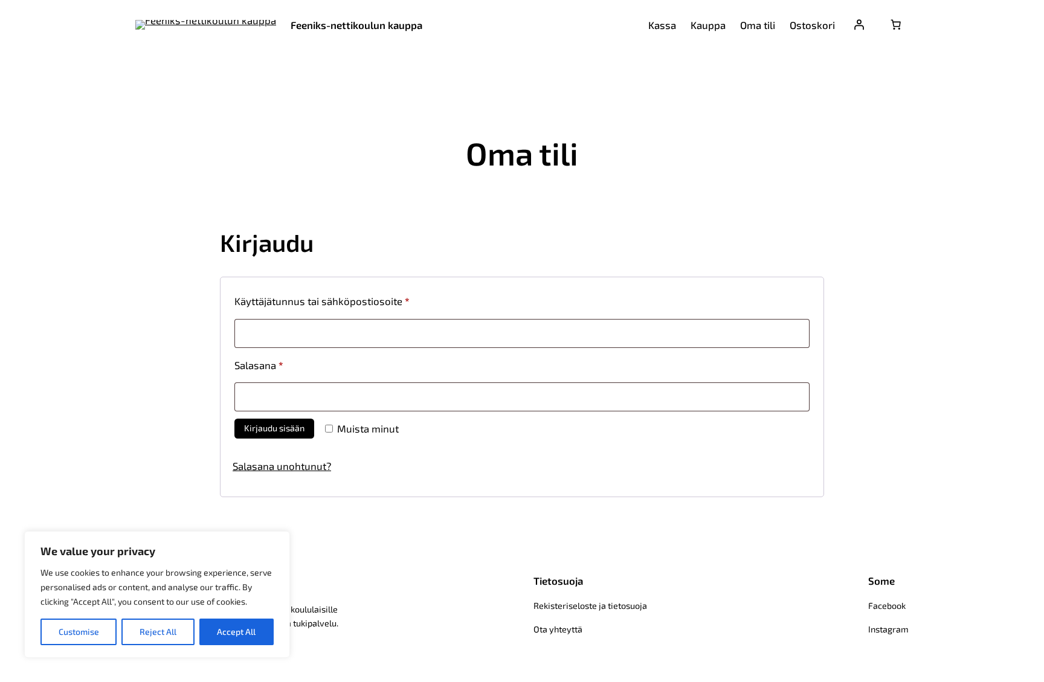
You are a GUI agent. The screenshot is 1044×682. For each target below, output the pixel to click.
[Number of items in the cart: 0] (896, 24)
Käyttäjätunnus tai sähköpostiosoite (344, 300)
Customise (79, 631)
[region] (157, 594)
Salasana (281, 364)
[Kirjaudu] (859, 24)
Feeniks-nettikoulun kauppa (356, 25)
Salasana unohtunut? (282, 466)
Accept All (236, 631)
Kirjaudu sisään (274, 428)
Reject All (158, 631)
